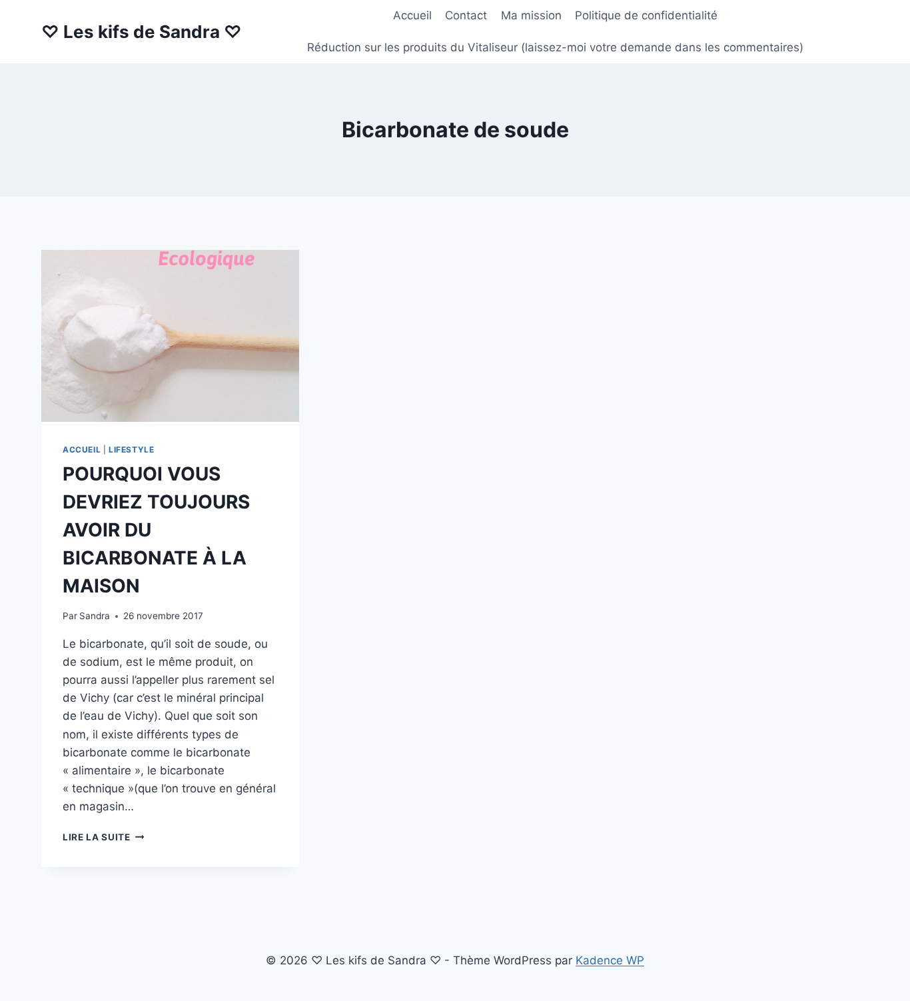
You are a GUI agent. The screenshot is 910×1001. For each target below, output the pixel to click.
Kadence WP (610, 960)
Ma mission (531, 15)
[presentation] (170, 336)
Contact (466, 15)
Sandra (94, 615)
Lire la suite (103, 837)
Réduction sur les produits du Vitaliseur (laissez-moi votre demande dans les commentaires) (555, 47)
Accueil (412, 15)
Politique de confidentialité (646, 15)
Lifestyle (131, 450)
